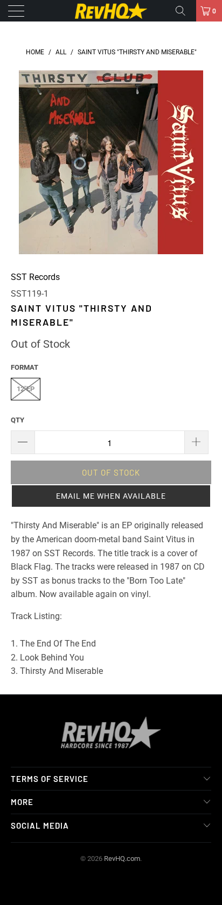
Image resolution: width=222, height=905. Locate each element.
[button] (111, 496)
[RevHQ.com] (111, 10)
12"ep (25, 389)
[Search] (184, 11)
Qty (17, 420)
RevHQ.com (122, 858)
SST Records (35, 277)
